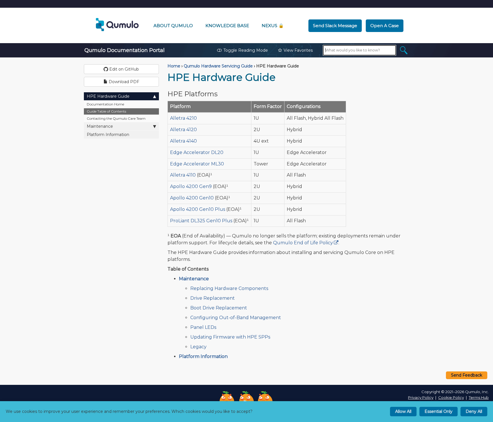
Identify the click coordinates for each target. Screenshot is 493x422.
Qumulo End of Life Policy (303, 242)
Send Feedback (466, 375)
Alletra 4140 (183, 141)
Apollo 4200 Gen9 (191, 186)
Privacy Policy (420, 397)
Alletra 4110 (183, 175)
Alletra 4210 (183, 118)
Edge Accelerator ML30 (197, 164)
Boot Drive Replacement (218, 308)
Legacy (198, 346)
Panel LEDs (203, 327)
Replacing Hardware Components (229, 288)
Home (173, 66)
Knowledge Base (227, 25)
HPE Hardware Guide (108, 96)
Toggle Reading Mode (245, 50)
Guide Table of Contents (106, 111)
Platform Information (108, 134)
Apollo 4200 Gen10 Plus (197, 209)
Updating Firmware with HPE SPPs (230, 337)
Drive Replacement (212, 298)
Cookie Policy (451, 397)
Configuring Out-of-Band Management (235, 317)
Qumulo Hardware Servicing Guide (218, 66)
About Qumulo (173, 25)
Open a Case (384, 25)
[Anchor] (222, 93)
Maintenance (100, 126)
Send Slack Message (335, 25)
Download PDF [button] (123, 81)
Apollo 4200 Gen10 (192, 198)
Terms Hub (479, 397)
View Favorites (298, 50)
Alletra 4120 (183, 129)
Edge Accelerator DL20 (196, 152)
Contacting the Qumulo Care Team (116, 118)
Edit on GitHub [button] (123, 69)
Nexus (273, 25)
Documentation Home (105, 104)
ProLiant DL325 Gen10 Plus (201, 220)
